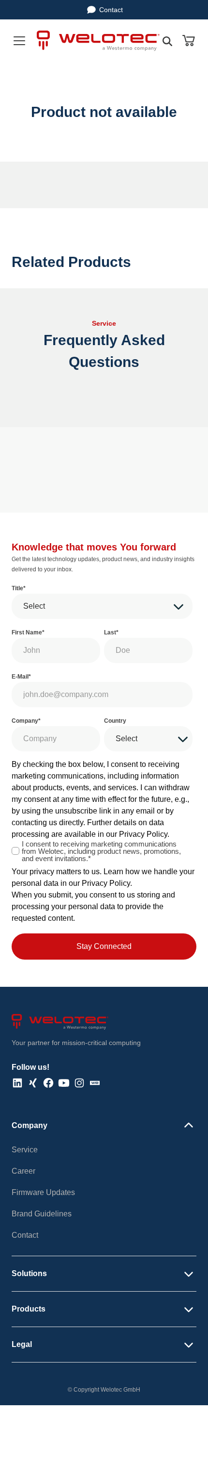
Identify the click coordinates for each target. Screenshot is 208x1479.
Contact (111, 10)
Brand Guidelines (42, 1214)
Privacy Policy (143, 834)
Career (23, 1171)
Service (25, 1150)
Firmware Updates (43, 1192)
